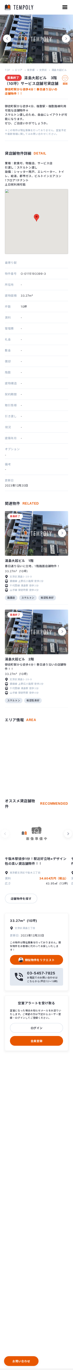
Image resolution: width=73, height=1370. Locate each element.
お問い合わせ (21, 1361)
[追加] (65, 78)
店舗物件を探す (21, 898)
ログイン (37, 1028)
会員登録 (37, 1041)
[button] (7, 39)
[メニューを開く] (65, 7)
